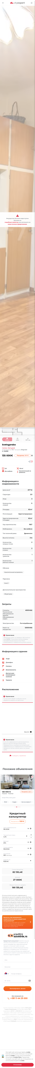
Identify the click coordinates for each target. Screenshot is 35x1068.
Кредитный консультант (11, 941)
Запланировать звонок (17, 989)
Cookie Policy (17, 1057)
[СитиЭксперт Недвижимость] (17, 3)
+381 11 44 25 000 (19, 998)
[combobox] (21, 974)
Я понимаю (18, 1065)
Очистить (28, 829)
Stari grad (11, 448)
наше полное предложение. (17, 224)
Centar (4, 448)
